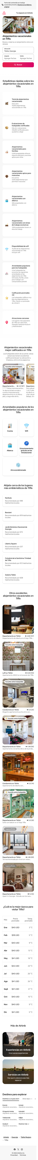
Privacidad (14, 1155)
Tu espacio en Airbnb (24, 13)
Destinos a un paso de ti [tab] (11, 1099)
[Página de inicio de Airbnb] (4, 13)
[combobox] (18, 51)
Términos (23, 1155)
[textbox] (10, 58)
